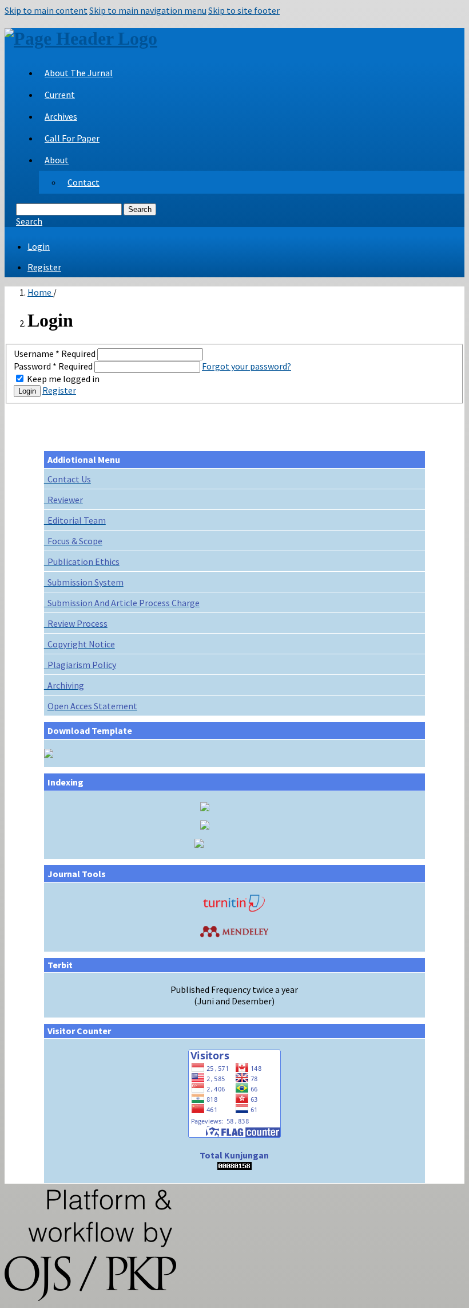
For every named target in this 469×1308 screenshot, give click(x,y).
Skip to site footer (244, 10)
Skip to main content (46, 10)
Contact (83, 182)
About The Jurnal (79, 72)
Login (38, 246)
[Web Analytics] (234, 1166)
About (57, 160)
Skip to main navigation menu (147, 10)
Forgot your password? (246, 366)
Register (44, 267)
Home (40, 292)
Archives (61, 116)
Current (60, 94)
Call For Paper (72, 138)
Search (140, 209)
